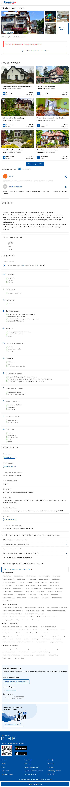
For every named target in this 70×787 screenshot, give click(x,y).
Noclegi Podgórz (56, 579)
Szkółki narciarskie (19, 636)
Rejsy (56, 633)
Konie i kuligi (30, 633)
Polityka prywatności (54, 771)
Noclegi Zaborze (18, 591)
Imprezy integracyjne (52, 629)
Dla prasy (51, 763)
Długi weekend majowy (24, 779)
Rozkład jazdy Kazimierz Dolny (25, 642)
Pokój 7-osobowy (53, 649)
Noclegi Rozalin (55, 594)
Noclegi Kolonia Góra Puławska (33, 588)
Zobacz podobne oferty (35, 784)
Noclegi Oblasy (21, 579)
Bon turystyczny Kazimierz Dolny (11, 620)
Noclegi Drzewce (21, 597)
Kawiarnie (18, 639)
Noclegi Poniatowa (33, 597)
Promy (37, 633)
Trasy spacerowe (32, 636)
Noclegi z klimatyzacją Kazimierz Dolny (12, 613)
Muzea (62, 629)
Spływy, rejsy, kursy (7, 636)
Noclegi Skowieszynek (44, 576)
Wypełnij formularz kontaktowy (15, 682)
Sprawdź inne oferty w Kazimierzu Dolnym (35, 51)
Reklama (27, 763)
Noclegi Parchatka (54, 585)
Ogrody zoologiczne (8, 633)
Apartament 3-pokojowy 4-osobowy (11, 655)
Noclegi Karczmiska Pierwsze (54, 591)
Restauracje (35, 639)
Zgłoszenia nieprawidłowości (34, 771)
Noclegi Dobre (6, 588)
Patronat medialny (30, 774)
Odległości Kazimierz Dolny (56, 642)
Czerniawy (6, 37)
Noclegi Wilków (59, 588)
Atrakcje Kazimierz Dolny (24, 629)
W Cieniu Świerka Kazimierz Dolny (13, 118)
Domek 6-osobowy (7, 658)
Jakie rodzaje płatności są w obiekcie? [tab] (15, 540)
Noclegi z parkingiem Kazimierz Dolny (34, 607)
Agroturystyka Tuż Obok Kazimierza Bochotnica (17, 86)
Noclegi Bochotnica (44, 579)
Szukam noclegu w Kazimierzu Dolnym (12, 626)
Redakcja (51, 760)
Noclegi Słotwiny (48, 588)
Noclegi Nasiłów (32, 579)
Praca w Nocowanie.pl (32, 767)
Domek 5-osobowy (53, 655)
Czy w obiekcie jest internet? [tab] (12, 549)
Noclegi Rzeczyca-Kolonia (9, 582)
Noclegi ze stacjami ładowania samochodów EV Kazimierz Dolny (18, 617)
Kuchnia (11, 639)
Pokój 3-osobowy (30, 649)
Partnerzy (51, 767)
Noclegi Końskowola (8, 594)
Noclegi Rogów (19, 585)
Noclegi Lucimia (29, 591)
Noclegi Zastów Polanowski (25, 582)
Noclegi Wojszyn (7, 576)
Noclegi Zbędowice (7, 585)
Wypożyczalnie (55, 636)
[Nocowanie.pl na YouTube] (9, 738)
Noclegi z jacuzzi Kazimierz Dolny (30, 620)
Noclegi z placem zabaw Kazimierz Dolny (13, 610)
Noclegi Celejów (7, 591)
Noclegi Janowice (30, 585)
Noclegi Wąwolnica (20, 594)
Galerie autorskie (46, 639)
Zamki (4, 639)
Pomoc (3, 763)
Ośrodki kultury (19, 633)
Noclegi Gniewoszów (57, 597)
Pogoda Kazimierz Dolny (9, 629)
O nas (3, 767)
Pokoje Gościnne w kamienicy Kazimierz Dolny (51, 118)
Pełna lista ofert (57, 639)
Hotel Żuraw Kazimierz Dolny (46, 86)
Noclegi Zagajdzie (54, 582)
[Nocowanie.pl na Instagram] (14, 738)
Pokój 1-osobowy (7, 649)
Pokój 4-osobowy (42, 649)
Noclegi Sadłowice (17, 588)
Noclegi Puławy (40, 591)
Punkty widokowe (47, 633)
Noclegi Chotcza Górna (8, 597)
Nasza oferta (5, 771)
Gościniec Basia (12, 8)
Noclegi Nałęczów (7, 600)
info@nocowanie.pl (11, 691)
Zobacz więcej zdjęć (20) (62, 28)
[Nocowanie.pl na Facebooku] (3, 738)
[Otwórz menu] (2, 3)
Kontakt (3, 760)
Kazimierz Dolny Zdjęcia (8, 642)
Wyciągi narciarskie (44, 636)
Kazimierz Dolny (20, 37)
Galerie (42, 629)
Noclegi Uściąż (56, 576)
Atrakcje (35, 629)
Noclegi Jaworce (42, 585)
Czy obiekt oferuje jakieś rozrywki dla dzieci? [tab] (17, 558)
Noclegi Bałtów (45, 597)
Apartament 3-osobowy (23, 652)
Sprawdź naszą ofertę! (12, 724)
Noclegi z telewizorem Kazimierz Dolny (12, 607)
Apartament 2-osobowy (8, 652)
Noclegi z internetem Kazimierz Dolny (34, 613)
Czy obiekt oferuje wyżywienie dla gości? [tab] (16, 544)
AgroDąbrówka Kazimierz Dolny (12, 150)
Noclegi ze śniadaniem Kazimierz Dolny (47, 617)
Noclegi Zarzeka (44, 594)
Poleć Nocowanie (7, 774)
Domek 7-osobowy (19, 658)
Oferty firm (26, 639)
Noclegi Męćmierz (18, 576)
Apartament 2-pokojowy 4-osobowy (41, 652)
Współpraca (28, 760)
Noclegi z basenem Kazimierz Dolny (35, 610)
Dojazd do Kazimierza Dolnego (48, 626)
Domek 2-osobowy (28, 655)
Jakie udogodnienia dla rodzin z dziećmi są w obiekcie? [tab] (20, 553)
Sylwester (32, 779)
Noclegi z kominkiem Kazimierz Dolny (56, 610)
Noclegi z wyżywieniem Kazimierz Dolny (57, 607)
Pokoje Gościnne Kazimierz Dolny (47, 150)
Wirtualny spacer (9, 32)
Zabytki (64, 636)
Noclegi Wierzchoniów (41, 582)
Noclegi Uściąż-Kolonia (8, 579)
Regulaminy (51, 774)
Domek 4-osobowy (40, 655)
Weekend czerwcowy (41, 779)
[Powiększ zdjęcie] (50, 16)
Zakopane (49, 779)
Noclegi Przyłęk (32, 594)
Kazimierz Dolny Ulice (41, 642)
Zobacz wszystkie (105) (35, 164)
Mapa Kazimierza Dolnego (31, 626)
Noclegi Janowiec (31, 576)
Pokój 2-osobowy (18, 649)
